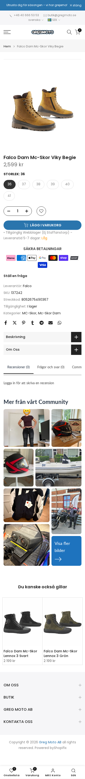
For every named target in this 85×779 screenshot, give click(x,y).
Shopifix (60, 748)
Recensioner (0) (18, 367)
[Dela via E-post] (50, 323)
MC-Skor (29, 313)
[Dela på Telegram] (41, 323)
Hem (7, 46)
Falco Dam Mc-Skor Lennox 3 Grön (60, 653)
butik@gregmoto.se (62, 15)
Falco (27, 286)
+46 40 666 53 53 (26, 15)
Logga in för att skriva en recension (29, 383)
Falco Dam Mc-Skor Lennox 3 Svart (20, 653)
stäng (76, 5)
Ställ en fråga (15, 276)
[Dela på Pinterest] (23, 323)
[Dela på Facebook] (6, 323)
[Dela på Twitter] (15, 323)
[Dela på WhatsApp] (59, 323)
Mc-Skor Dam (49, 313)
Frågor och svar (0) (50, 367)
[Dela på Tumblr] (32, 323)
